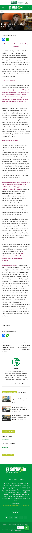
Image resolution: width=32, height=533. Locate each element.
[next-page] (6, 426)
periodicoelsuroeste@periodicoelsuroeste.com (16, 505)
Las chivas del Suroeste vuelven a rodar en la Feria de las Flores (20, 409)
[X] (19, 384)
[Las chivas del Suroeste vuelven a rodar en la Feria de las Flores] (6, 409)
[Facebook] (8, 384)
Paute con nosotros (14, 524)
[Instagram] (12, 384)
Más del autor (22, 392)
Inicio (2, 11)
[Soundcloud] (16, 384)
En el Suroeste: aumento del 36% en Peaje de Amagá (24, 347)
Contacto (16, 526)
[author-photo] (16, 366)
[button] (3, 7)
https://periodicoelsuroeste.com (16, 371)
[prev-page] (3, 426)
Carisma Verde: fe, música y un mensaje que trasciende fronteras (8, 348)
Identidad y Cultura (6, 21)
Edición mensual (24, 524)
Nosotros (4, 524)
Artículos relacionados (9, 392)
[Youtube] (23, 384)
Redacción (16, 369)
